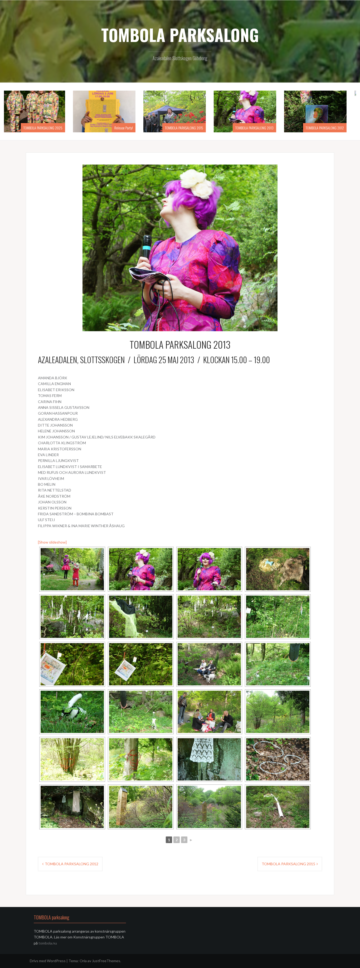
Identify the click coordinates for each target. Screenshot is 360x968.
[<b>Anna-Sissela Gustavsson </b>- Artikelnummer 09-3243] (140, 712)
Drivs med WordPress (48, 960)
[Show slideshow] (52, 542)
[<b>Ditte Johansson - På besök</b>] (277, 759)
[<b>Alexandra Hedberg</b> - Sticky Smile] (72, 759)
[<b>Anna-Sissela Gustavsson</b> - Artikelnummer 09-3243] (72, 712)
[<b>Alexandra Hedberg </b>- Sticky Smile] (277, 712)
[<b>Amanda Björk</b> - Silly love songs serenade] (209, 569)
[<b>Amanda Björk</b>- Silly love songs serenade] (72, 569)
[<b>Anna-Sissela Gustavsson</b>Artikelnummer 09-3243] (277, 664)
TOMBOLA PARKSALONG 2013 (260, 127)
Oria (83, 960)
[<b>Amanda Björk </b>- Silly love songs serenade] (140, 569)
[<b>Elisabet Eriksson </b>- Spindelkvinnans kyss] (140, 617)
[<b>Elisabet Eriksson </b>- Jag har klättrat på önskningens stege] (72, 617)
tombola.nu (47, 943)
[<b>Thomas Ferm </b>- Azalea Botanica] (277, 617)
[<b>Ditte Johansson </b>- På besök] (209, 759)
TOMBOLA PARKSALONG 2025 (48, 127)
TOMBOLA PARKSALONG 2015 (189, 127)
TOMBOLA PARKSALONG (180, 34)
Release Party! (129, 127)
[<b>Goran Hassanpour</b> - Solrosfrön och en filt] (209, 712)
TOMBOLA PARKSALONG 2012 (330, 127)
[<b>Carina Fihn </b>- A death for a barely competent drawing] (209, 664)
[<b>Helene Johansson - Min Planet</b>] (140, 807)
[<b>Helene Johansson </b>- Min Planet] (209, 807)
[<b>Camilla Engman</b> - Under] (277, 569)
